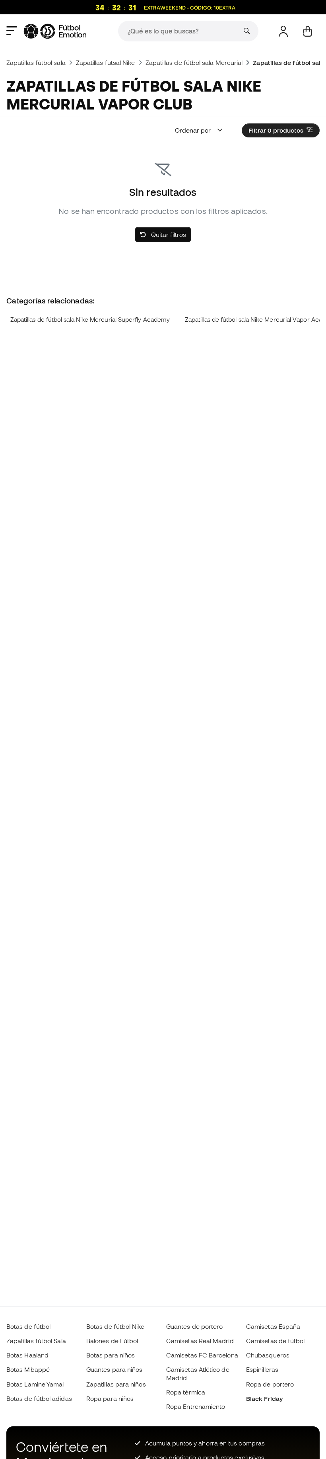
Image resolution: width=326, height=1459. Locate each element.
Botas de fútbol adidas (39, 1398)
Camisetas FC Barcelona (202, 1355)
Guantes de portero (194, 1326)
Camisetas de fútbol (275, 1340)
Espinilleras (262, 1369)
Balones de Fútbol (112, 1340)
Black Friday (264, 1398)
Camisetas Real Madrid (200, 1340)
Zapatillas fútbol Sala (36, 1340)
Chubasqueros (267, 1355)
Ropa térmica (185, 1392)
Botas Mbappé (28, 1369)
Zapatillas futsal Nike (105, 62)
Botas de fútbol (28, 1326)
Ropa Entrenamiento (195, 1406)
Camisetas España (273, 1326)
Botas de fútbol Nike (115, 1326)
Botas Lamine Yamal (35, 1384)
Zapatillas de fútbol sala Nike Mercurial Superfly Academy (90, 319)
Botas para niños (110, 1355)
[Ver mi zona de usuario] (283, 31)
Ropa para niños (110, 1398)
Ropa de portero (270, 1384)
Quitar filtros (167, 234)
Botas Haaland (27, 1355)
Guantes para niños (114, 1369)
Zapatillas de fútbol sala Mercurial (194, 62)
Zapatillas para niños (116, 1384)
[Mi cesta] (307, 31)
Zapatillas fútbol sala (36, 62)
